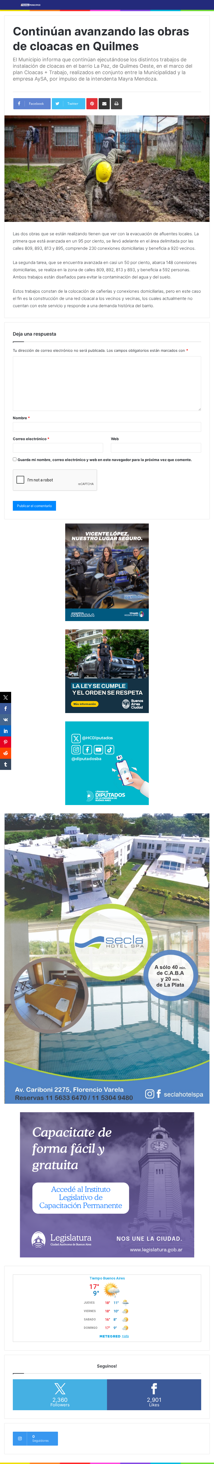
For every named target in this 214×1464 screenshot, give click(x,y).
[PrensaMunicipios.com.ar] (30, 5)
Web (115, 439)
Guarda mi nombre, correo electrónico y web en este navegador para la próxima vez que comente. (105, 459)
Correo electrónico (31, 439)
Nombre (21, 418)
